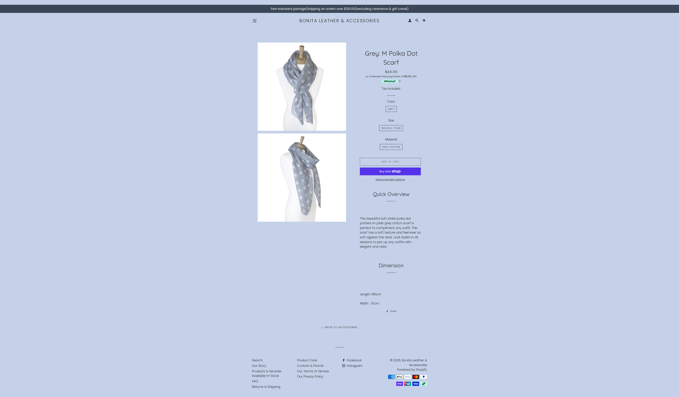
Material (391, 139)
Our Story (259, 366)
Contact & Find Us (310, 366)
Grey (391, 109)
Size (391, 120)
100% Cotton (391, 147)
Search (257, 360)
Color (391, 101)
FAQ (255, 381)
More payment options (390, 179)
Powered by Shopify (412, 370)
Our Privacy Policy (310, 376)
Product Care (307, 360)
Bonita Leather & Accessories (339, 21)
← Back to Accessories (339, 327)
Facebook (354, 360)
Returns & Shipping (266, 387)
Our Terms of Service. (313, 371)
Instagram (354, 366)
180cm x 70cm (391, 128)
